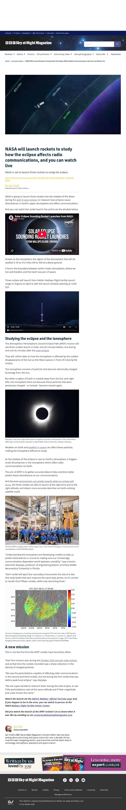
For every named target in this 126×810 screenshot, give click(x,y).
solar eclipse (42, 350)
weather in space (37, 447)
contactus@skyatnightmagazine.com (53, 715)
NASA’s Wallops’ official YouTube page (52, 698)
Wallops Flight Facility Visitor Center (30, 705)
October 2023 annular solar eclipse (59, 660)
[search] (117, 44)
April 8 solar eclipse (26, 199)
